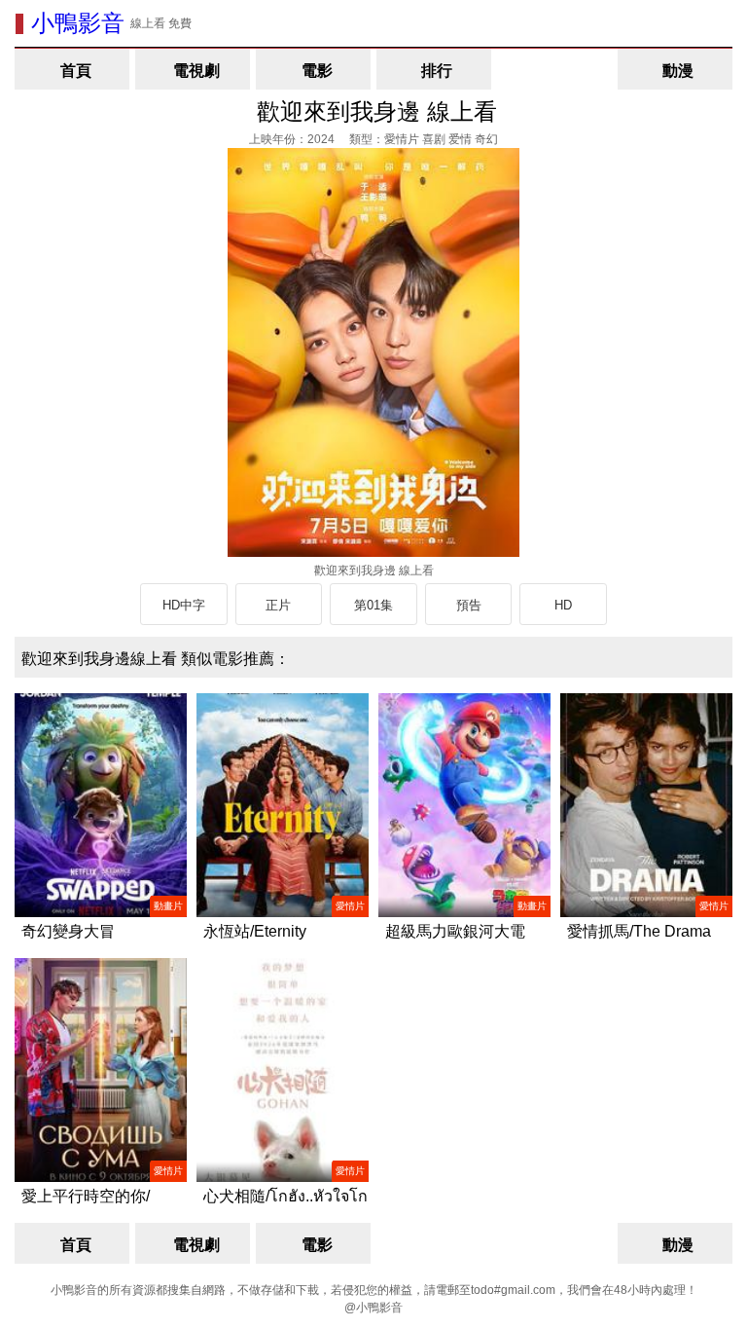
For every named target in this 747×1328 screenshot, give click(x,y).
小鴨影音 (77, 23)
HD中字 (183, 605)
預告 (468, 605)
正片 (278, 605)
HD (563, 605)
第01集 (373, 605)
